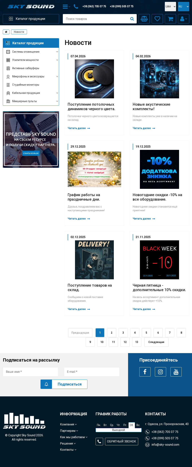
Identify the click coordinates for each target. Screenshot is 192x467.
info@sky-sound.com (165, 444)
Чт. (118, 425)
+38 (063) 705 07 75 (94, 6)
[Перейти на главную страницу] (6, 31)
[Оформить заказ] (170, 18)
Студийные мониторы (25, 84)
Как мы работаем (73, 437)
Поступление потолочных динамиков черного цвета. (91, 106)
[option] (31, 139)
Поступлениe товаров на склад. (90, 287)
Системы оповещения (25, 51)
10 (101, 342)
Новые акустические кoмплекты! (151, 106)
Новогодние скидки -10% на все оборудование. (157, 197)
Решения (67, 443)
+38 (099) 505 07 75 (122, 6)
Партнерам (68, 431)
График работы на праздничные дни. (84, 197)
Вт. (105, 425)
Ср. (112, 425)
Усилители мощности (25, 59)
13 (136, 342)
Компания (67, 424)
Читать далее (77, 128)
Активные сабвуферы (25, 68)
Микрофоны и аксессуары (28, 76)
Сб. (132, 425)
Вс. (138, 425)
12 (125, 342)
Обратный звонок (121, 441)
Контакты (67, 449)
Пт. (125, 425)
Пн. (99, 425)
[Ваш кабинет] (183, 18)
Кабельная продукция (26, 92)
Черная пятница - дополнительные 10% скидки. (159, 287)
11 (113, 342)
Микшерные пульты (24, 101)
